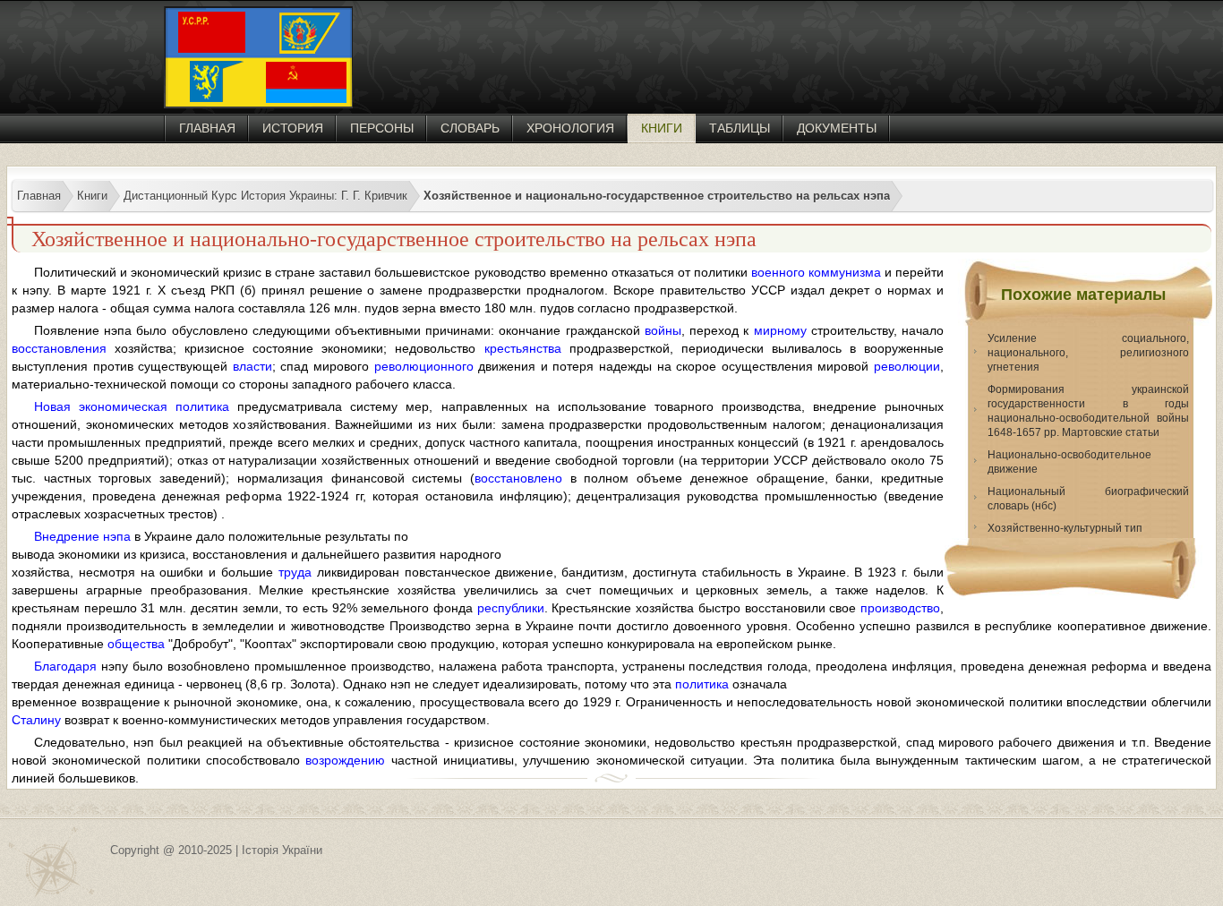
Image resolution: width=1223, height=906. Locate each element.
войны (663, 330)
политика (702, 684)
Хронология (570, 128)
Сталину (36, 720)
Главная (207, 128)
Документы (837, 128)
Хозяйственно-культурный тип (1065, 528)
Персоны (382, 128)
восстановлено (518, 478)
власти (252, 366)
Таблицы (739, 128)
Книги (661, 128)
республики (510, 608)
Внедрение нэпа (82, 536)
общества (136, 644)
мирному (780, 330)
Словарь (470, 128)
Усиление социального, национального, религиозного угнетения (1088, 352)
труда (295, 572)
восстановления (59, 348)
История (292, 128)
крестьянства (522, 348)
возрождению (345, 760)
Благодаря (65, 666)
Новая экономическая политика (131, 406)
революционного (424, 366)
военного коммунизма (816, 272)
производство (900, 608)
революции (907, 366)
